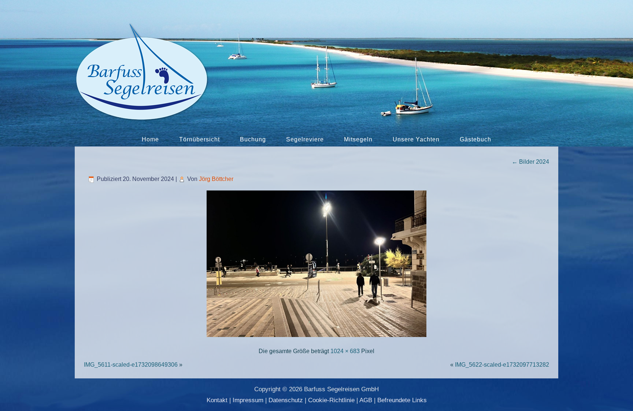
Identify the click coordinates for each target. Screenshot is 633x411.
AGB (365, 400)
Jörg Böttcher (216, 179)
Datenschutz (286, 400)
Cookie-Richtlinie (331, 400)
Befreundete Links (402, 400)
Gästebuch (475, 139)
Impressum (248, 400)
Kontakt (217, 400)
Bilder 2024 (530, 162)
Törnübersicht (199, 139)
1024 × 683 (345, 351)
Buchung (253, 139)
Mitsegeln (358, 139)
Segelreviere (305, 139)
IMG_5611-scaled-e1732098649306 (131, 365)
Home (150, 139)
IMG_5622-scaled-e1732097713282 (502, 365)
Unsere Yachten (416, 139)
